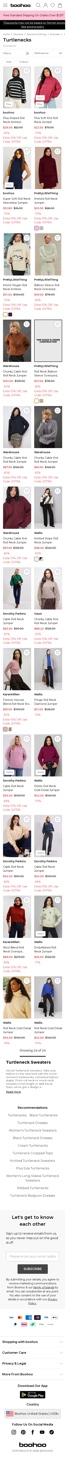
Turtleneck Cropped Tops (33, 1153)
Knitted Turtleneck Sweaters (32, 1161)
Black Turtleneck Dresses (32, 1138)
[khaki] (36, 559)
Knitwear (55, 34)
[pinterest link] (23, 1432)
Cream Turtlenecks (33, 1145)
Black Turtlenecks (43, 1115)
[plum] (10, 314)
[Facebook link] (32, 1432)
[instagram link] (14, 1432)
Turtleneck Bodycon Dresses (32, 1195)
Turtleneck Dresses (33, 1123)
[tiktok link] (51, 1432)
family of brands (43, 1287)
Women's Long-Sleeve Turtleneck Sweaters (32, 1178)
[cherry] (36, 228)
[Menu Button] (5, 5)
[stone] (41, 401)
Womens (18, 34)
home (6, 34)
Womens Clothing (36, 34)
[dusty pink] (5, 729)
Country (32, 1404)
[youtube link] (42, 1432)
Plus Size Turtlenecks (32, 1168)
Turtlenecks (17, 1115)
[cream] (5, 314)
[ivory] (10, 729)
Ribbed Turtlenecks (32, 1188)
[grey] (41, 228)
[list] (32, 15)
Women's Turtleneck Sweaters (32, 1130)
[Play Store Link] (32, 1394)
